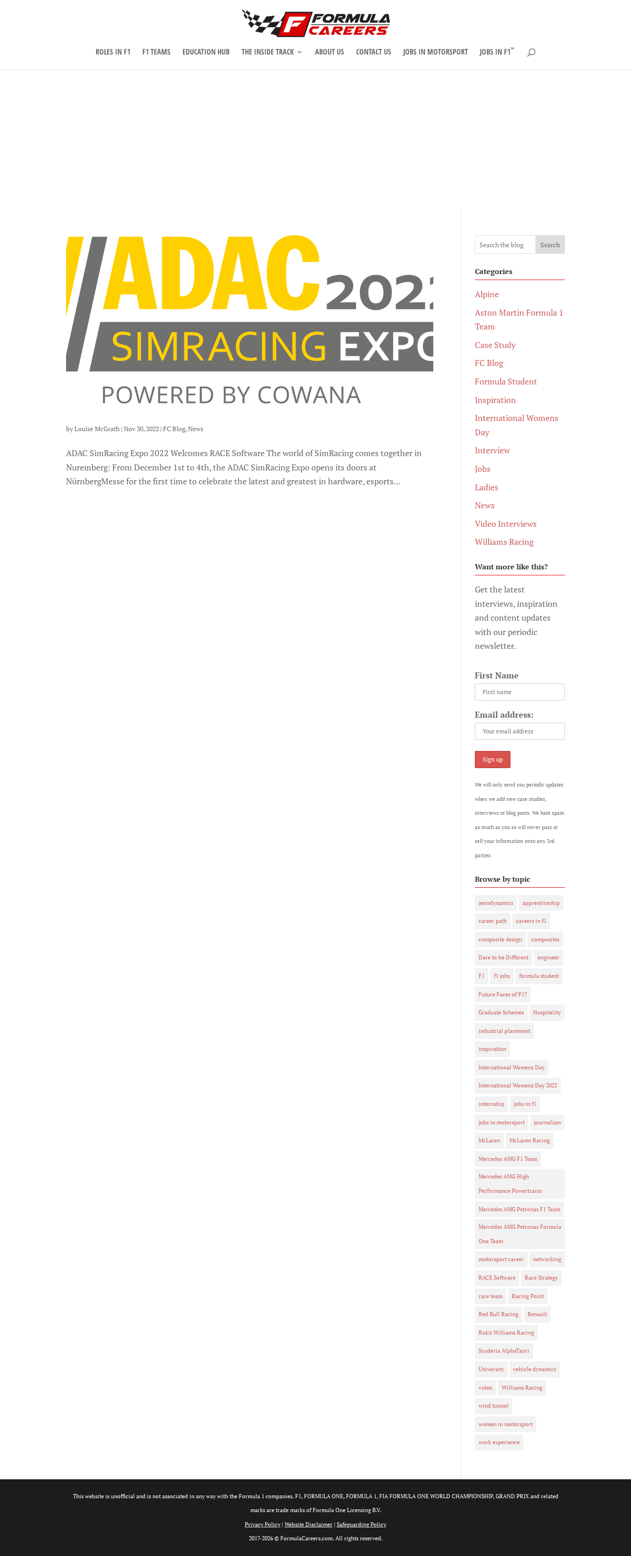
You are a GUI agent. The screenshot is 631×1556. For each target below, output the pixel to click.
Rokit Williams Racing (506, 1332)
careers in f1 (531, 920)
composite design (500, 939)
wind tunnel (494, 1405)
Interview (492, 450)
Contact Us (373, 53)
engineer (548, 957)
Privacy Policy (262, 1524)
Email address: (504, 714)
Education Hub (206, 53)
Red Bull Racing (498, 1314)
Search (550, 244)
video (485, 1387)
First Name (497, 675)
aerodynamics (496, 902)
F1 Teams (156, 53)
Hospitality (547, 1012)
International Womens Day (512, 1067)
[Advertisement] (315, 139)
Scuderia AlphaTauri (504, 1350)
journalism (547, 1122)
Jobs (483, 468)
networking (547, 1259)
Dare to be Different (503, 957)
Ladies (486, 487)
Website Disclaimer (309, 1524)
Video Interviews (506, 523)
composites (545, 939)
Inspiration (495, 399)
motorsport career (501, 1259)
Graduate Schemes (501, 1012)
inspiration (492, 1048)
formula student (539, 975)
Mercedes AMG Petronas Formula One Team (520, 1234)
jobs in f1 (525, 1103)
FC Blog (174, 428)
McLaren (489, 1140)
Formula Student (506, 381)
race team (491, 1296)
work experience (499, 1442)
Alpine (487, 293)
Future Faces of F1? (503, 994)
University (491, 1369)
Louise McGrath (97, 428)
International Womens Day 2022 (518, 1085)
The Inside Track (268, 53)
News (195, 428)
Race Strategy (541, 1277)
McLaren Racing (530, 1140)
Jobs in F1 (497, 53)
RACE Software (497, 1277)
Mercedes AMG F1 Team (508, 1158)
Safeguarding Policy (361, 1524)
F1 (482, 975)
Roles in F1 (113, 53)
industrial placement (504, 1030)
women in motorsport (506, 1424)
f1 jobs (502, 975)
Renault (537, 1314)
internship (491, 1103)
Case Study (495, 344)
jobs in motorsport (502, 1122)
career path (493, 920)
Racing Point (528, 1296)
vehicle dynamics (534, 1369)
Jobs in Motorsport (435, 53)
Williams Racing (504, 541)
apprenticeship (541, 902)
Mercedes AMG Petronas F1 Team (519, 1209)
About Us (329, 53)
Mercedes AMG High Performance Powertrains (510, 1183)
